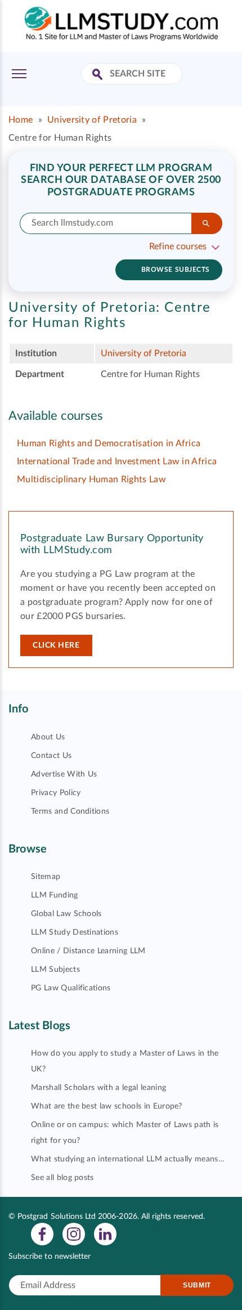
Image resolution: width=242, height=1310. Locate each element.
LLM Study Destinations (74, 932)
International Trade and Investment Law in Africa (117, 461)
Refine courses (178, 246)
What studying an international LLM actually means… (128, 1159)
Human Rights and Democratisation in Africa (108, 443)
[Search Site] (98, 75)
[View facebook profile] (42, 1233)
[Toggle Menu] (19, 73)
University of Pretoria (92, 119)
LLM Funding (54, 895)
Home (20, 119)
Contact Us (51, 756)
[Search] (206, 223)
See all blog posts (62, 1178)
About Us (48, 737)
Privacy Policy (55, 793)
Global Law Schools (66, 914)
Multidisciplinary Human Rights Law (91, 479)
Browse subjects (175, 269)
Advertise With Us (64, 774)
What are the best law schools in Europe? (106, 1106)
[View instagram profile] (73, 1233)
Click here (56, 645)
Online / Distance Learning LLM (88, 951)
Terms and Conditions (70, 811)
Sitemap (45, 877)
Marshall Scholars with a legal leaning (98, 1088)
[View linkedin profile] (105, 1233)
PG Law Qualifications (71, 988)
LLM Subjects (55, 969)
